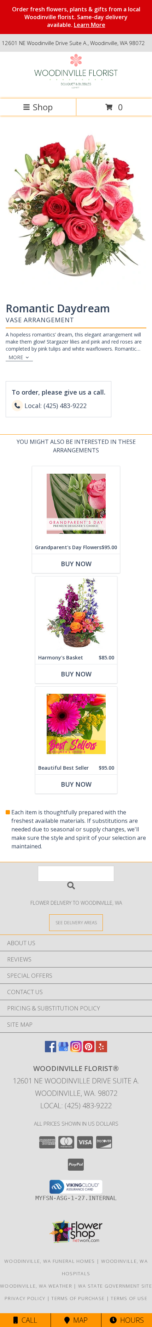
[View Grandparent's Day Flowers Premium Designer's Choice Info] (76, 503)
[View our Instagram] (76, 1050)
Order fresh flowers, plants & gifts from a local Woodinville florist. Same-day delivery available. (76, 17)
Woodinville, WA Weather (36, 1286)
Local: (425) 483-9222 (76, 1105)
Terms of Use (129, 1298)
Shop (43, 107)
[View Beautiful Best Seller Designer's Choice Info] (76, 724)
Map (79, 1320)
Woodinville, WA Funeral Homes (49, 1261)
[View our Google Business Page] (63, 1050)
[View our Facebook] (50, 1050)
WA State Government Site (115, 1286)
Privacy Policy (25, 1298)
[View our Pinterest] (88, 1050)
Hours (130, 1320)
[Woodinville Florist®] (76, 88)
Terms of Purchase (78, 1298)
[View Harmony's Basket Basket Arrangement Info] (76, 613)
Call (27, 1320)
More (15, 357)
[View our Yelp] (101, 1050)
